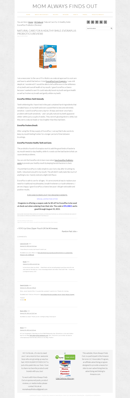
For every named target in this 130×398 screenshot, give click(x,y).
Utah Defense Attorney (65, 378)
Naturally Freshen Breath (39, 222)
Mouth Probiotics (30, 222)
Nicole (24, 261)
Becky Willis (23, 311)
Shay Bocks (59, 395)
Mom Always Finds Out (65, 6)
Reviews (31, 220)
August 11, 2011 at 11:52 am (28, 246)
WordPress (96, 395)
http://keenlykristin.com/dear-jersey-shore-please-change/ (57, 294)
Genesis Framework (78, 395)
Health (28, 220)
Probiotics (56, 222)
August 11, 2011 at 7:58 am (28, 287)
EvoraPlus (24, 222)
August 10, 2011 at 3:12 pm (28, 330)
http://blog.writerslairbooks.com (39, 335)
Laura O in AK (24, 243)
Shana (22, 327)
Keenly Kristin (24, 285)
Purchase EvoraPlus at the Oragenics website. (47, 195)
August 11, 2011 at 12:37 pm (31, 264)
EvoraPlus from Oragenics (56, 81)
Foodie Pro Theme (47, 395)
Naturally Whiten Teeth (48, 222)
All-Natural (24, 220)
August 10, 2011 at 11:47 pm (28, 313)
